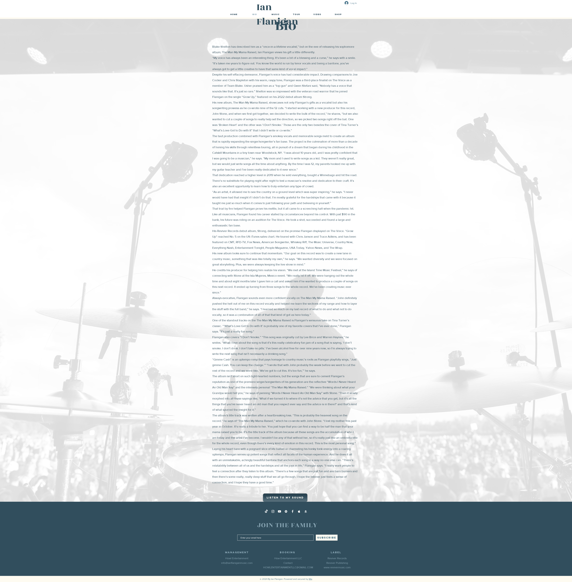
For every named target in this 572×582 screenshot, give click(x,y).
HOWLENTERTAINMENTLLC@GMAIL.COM (288, 567)
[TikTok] (266, 511)
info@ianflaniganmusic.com (237, 562)
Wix (310, 579)
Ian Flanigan (277, 14)
